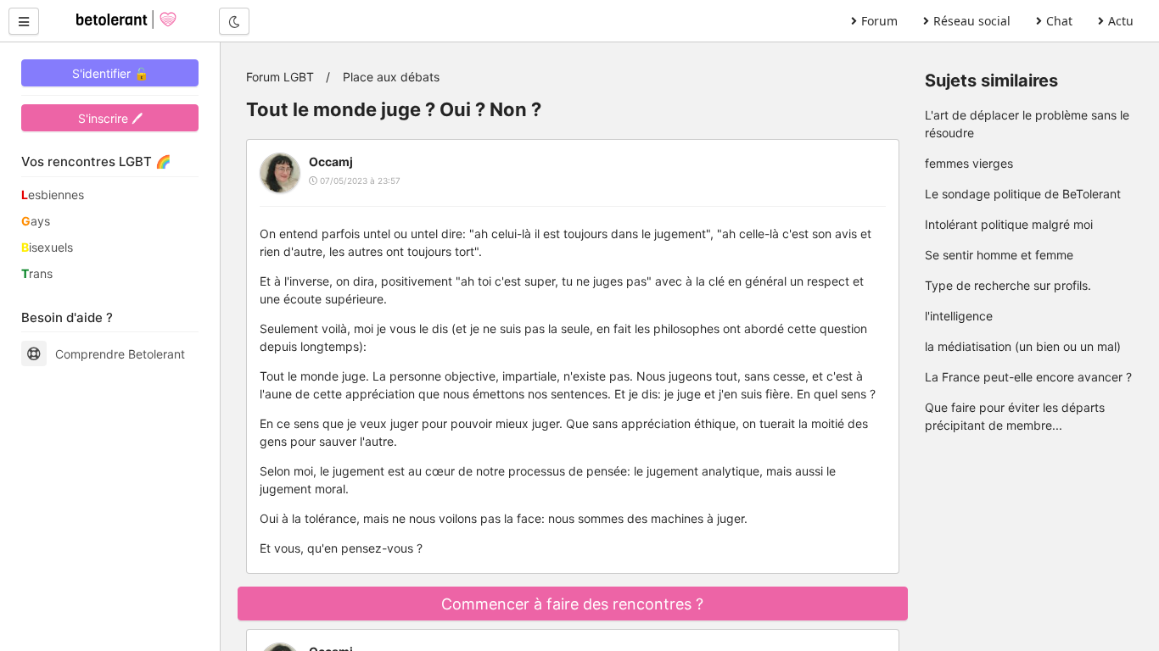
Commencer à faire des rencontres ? (572, 604)
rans (37, 273)
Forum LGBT (280, 77)
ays (35, 221)
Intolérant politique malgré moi (1009, 224)
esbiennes (52, 194)
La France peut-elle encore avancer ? (1028, 377)
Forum (879, 21)
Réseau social (972, 21)
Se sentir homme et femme (999, 255)
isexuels (47, 247)
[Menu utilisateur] (23, 21)
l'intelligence (959, 316)
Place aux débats (391, 77)
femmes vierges (969, 163)
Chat (1059, 21)
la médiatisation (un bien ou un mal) (1023, 346)
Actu (1121, 21)
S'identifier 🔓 (110, 73)
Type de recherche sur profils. (1008, 285)
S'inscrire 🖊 (110, 118)
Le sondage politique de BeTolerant (1023, 193)
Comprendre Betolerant (120, 354)
